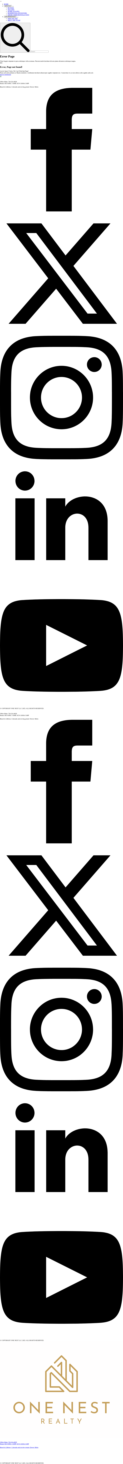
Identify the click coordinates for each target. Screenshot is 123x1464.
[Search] (15, 38)
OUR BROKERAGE (10, 16)
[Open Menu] (1, 1)
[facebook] (61, 211)
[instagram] (61, 459)
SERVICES (8, 6)
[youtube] (61, 707)
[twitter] (61, 335)
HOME (6, 4)
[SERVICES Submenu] (13, 6)
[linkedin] (61, 583)
